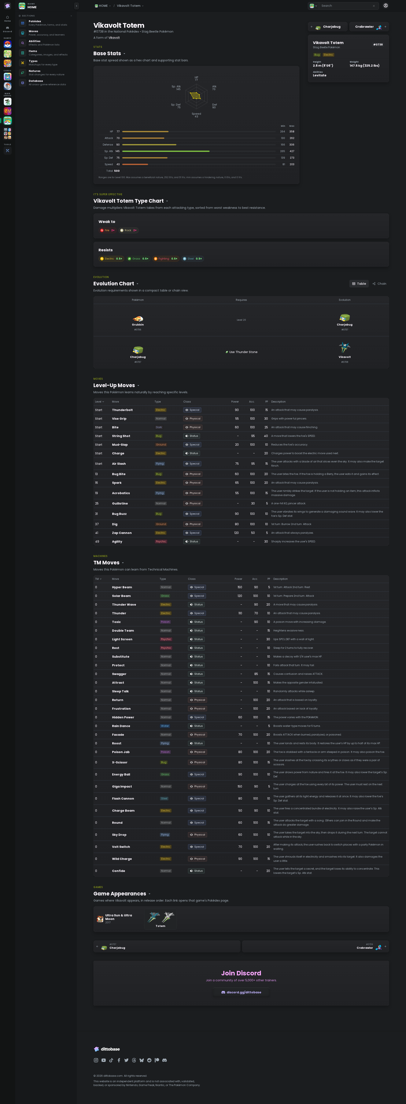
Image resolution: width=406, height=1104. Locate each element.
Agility (117, 541)
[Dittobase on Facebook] (118, 1060)
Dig (114, 524)
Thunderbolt (122, 410)
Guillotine (120, 503)
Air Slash (119, 464)
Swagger (119, 674)
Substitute (120, 656)
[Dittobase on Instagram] (96, 1060)
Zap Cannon (122, 533)
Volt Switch (121, 847)
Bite (115, 427)
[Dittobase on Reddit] (149, 1060)
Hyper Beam (122, 587)
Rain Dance (121, 726)
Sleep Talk (120, 691)
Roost (116, 743)
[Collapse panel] (76, 6)
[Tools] (8, 151)
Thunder (119, 613)
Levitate (319, 75)
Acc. (252, 401)
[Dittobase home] (7, 6)
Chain (381, 284)
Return (117, 700)
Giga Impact (122, 786)
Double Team (123, 630)
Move (115, 401)
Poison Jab (121, 752)
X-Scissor (120, 762)
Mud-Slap (120, 445)
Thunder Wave (124, 604)
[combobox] (349, 6)
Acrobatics (121, 493)
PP (266, 401)
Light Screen (122, 639)
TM (97, 579)
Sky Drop (119, 835)
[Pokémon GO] (8, 44)
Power (235, 401)
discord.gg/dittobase (244, 992)
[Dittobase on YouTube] (103, 1060)
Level (98, 401)
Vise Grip (119, 419)
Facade (118, 735)
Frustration (121, 709)
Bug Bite (119, 474)
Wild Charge (122, 859)
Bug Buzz (119, 514)
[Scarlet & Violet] (8, 111)
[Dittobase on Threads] (134, 1060)
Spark (117, 483)
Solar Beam (121, 596)
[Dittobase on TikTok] (111, 1060)
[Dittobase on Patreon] (157, 1060)
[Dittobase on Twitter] (126, 1060)
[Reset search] (374, 6)
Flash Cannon (123, 798)
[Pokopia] (8, 54)
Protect (118, 665)
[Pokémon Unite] (8, 63)
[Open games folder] (7, 133)
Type (158, 401)
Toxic (116, 622)
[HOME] (8, 121)
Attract (118, 683)
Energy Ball (121, 774)
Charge (118, 453)
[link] (45, 23)
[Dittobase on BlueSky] (141, 1060)
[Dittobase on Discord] (164, 1060)
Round (117, 823)
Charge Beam (123, 810)
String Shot (121, 436)
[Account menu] (385, 5)
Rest (115, 648)
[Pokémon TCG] (8, 86)
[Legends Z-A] (8, 102)
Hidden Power (123, 717)
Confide (118, 871)
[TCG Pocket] (8, 77)
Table (361, 284)
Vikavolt (114, 38)
